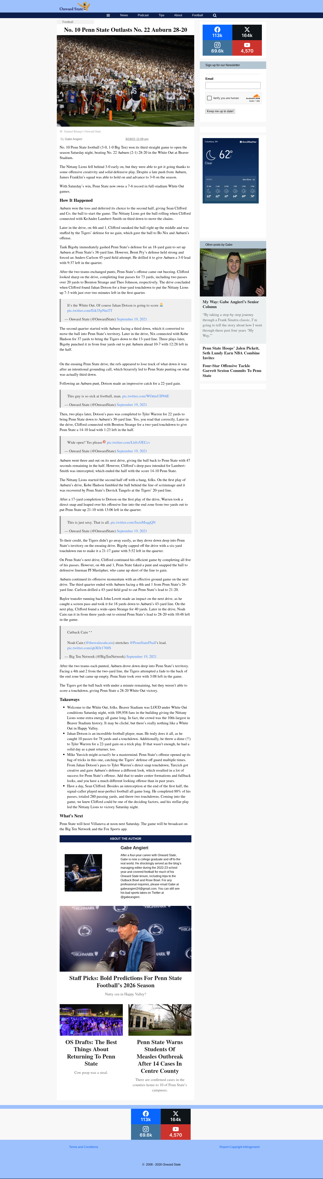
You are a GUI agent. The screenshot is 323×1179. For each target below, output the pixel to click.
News (124, 15)
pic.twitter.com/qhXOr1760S (89, 647)
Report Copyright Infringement (239, 1147)
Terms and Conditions (83, 1147)
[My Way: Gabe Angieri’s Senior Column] (233, 297)
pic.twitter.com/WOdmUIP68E (145, 395)
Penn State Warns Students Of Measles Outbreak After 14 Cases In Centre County (160, 1056)
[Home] (75, 9)
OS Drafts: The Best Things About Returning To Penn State (91, 1052)
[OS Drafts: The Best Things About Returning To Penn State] (91, 1034)
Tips (161, 15)
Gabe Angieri (73, 139)
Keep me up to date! (220, 111)
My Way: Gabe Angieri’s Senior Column (231, 304)
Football (197, 15)
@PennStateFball (143, 642)
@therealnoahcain (99, 642)
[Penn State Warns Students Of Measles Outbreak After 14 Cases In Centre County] (160, 1034)
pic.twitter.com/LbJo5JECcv (128, 442)
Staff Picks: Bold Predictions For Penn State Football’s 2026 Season (125, 981)
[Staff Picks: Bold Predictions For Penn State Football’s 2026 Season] (125, 970)
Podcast (143, 15)
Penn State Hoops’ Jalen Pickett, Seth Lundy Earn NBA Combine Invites (231, 353)
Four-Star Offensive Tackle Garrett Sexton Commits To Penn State (232, 370)
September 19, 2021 (132, 319)
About (178, 15)
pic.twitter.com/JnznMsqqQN (133, 522)
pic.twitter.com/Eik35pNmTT (89, 310)
